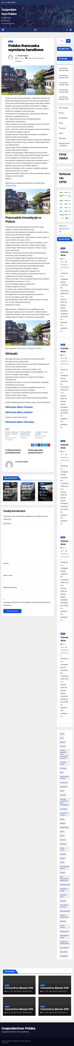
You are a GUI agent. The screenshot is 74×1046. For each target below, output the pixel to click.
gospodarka (63, 809)
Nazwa (6, 563)
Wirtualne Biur (10, 186)
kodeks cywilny (62, 849)
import (62, 831)
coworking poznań (63, 763)
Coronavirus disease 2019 (19, 987)
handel (62, 819)
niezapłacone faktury (64, 889)
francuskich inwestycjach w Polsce (30, 348)
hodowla (62, 823)
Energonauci (63, 786)
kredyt (62, 862)
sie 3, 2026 (10, 991)
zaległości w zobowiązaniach (64, 942)
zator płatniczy (64, 947)
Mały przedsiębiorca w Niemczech (64, 878)
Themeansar (4, 1042)
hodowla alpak (64, 827)
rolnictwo (63, 921)
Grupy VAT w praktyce (63, 814)
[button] (67, 30)
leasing (62, 872)
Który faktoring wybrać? (64, 867)
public (61, 133)
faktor (62, 791)
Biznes (10, 41)
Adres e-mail (8, 575)
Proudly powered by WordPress (10, 1041)
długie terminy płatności (64, 777)
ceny (61, 738)
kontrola (62, 858)
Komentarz (7, 523)
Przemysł (62, 128)
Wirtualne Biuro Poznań (19, 407)
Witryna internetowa (10, 587)
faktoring (62, 795)
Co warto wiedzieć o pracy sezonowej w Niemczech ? (63, 754)
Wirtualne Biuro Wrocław (19, 422)
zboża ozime (63, 952)
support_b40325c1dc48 (24, 991)
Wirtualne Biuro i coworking (27, 483)
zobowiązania (64, 956)
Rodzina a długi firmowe (64, 916)
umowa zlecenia (62, 926)
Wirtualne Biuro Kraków (19, 412)
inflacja (62, 835)
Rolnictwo (62, 138)
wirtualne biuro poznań (64, 936)
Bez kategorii (63, 108)
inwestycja (63, 844)
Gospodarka (63, 118)
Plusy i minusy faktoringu (64, 906)
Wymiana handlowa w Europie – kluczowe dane (12, 434)
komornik (63, 854)
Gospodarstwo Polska (18, 1028)
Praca (61, 123)
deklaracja (63, 768)
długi (61, 772)
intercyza (62, 840)
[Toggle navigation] (35, 29)
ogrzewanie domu (63, 896)
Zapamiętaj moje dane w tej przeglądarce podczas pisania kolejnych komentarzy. (26, 604)
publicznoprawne (65, 911)
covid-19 (62, 746)
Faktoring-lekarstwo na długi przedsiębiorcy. (64, 802)
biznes (62, 734)
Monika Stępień (23, 56)
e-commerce (64, 782)
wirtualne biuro (64, 931)
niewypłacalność (65, 884)
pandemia (63, 901)
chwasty (62, 742)
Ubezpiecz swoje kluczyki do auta (45, 490)
